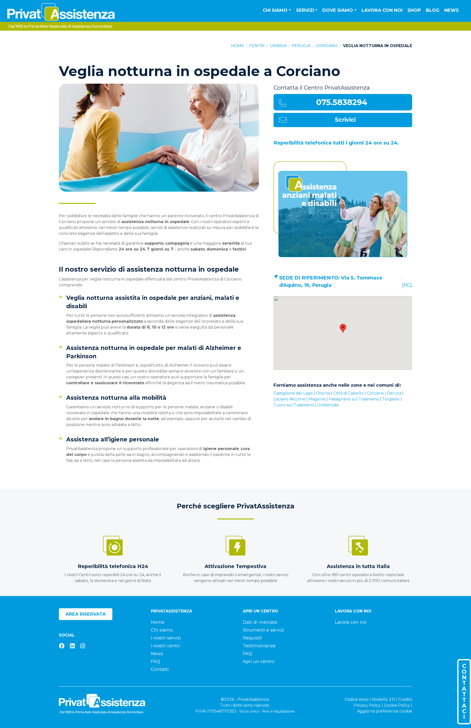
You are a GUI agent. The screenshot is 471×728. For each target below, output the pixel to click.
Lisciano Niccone (289, 399)
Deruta (394, 393)
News (451, 10)
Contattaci (464, 691)
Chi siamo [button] (275, 10)
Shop (414, 10)
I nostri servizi (166, 638)
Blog (432, 10)
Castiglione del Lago (293, 393)
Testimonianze (259, 646)
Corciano (327, 45)
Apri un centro (259, 661)
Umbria (278, 45)
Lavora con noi (382, 10)
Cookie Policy (397, 705)
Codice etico (356, 699)
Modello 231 (383, 699)
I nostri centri (165, 646)
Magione (317, 399)
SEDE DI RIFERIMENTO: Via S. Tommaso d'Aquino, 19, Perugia (330, 281)
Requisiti (252, 638)
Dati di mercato (260, 622)
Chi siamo (162, 630)
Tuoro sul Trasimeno (294, 405)
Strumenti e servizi (263, 630)
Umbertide (328, 405)
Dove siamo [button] (337, 10)
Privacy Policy (367, 705)
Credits (405, 699)
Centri (257, 45)
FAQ (155, 661)
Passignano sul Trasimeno (354, 399)
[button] (343, 328)
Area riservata (85, 614)
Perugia (301, 45)
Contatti (160, 669)
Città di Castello (348, 393)
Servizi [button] (305, 10)
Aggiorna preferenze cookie (384, 711)
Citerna (323, 393)
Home (237, 45)
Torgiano (391, 399)
